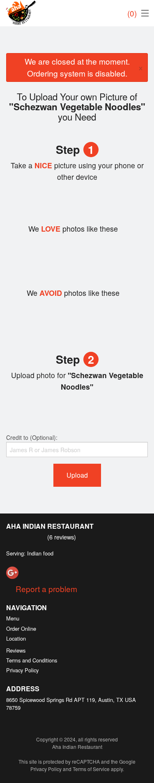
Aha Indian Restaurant (50, 526)
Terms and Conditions (31, 660)
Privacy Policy (22, 670)
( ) (132, 13)
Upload (77, 475)
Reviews (15, 650)
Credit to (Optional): (31, 437)
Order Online (21, 628)
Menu (12, 618)
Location (16, 638)
